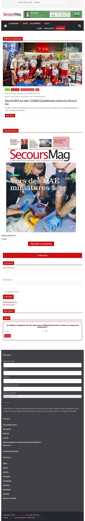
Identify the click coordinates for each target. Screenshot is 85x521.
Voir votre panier (9, 305)
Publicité (6, 433)
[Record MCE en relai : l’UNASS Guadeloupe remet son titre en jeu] (42, 64)
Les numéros (35, 23)
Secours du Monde (9, 498)
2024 (8, 96)
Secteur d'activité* (9, 393)
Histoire (6, 472)
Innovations (7, 481)
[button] (19, 23)
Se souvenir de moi (12, 292)
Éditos (25, 23)
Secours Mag (15, 89)
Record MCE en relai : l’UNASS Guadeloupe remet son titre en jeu (41, 102)
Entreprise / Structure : (11, 385)
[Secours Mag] (5, 25)
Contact (5, 438)
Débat (5, 463)
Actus (46, 23)
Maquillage (7, 489)
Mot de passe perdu (10, 302)
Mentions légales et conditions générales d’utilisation (22, 442)
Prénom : (6, 377)
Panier (39, 28)
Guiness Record (15, 96)
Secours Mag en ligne (27, 89)
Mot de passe (7, 280)
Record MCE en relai (27, 96)
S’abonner (60, 28)
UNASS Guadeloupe (39, 96)
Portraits (6, 494)
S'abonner (42, 255)
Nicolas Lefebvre (11, 93)
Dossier (5, 468)
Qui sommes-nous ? (10, 425)
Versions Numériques (10, 451)
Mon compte (49, 28)
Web (37, 89)
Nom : (5, 369)
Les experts (7, 429)
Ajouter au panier (41, 243)
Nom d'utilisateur (9, 268)
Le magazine (13, 23)
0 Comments (36, 93)
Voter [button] (7, 336)
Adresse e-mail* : (9, 361)
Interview (6, 485)
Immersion (6, 476)
